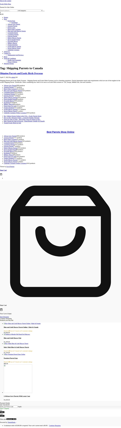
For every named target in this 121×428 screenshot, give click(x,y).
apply (2, 412)
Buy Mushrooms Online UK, (49, 126)
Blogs (5, 57)
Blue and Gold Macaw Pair (12, 338)
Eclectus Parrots (12, 36)
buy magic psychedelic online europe (106, 126)
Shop (5, 19)
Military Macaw (12, 43)
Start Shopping (4, 317)
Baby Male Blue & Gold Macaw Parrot (16, 347)
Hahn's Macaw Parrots (14, 38)
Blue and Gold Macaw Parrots (17, 31)
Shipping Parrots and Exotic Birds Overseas (21, 73)
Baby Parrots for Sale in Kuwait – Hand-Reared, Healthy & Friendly (24, 121)
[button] (60, 13)
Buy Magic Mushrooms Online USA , (11, 126)
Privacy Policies (12, 62)
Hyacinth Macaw (13, 41)
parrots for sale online (88, 126)
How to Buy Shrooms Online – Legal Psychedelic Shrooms (21, 118)
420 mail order (62, 126)
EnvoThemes (10, 166)
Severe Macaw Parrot (14, 48)
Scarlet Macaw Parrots (14, 46)
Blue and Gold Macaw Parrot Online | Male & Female (21, 327)
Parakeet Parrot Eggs (11, 358)
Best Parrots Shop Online (60, 132)
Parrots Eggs (11, 21)
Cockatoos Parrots (13, 34)
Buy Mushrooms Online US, (31, 126)
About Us (7, 51)
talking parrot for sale (6, 128)
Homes (6, 17)
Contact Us (7, 53)
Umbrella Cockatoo (13, 50)
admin (13, 77)
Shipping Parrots (9, 63)
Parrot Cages (11, 27)
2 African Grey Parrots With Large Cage (17, 396)
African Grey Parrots (14, 24)
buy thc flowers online (74, 126)
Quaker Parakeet (12, 45)
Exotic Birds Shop (5, 4)
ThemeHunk (12, 422)
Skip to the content (5, 1)
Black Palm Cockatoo (14, 29)
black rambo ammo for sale (21, 128)
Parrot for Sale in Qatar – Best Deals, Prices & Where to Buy (22, 119)
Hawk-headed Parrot (14, 39)
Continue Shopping (55, 425)
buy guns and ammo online (38, 128)
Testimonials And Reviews (16, 55)
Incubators (14, 22)
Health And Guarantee (14, 60)
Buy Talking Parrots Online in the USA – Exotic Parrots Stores (22, 116)
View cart (3, 419)
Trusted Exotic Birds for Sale (12, 123)
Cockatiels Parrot (13, 33)
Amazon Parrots (12, 26)
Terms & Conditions (10, 58)
